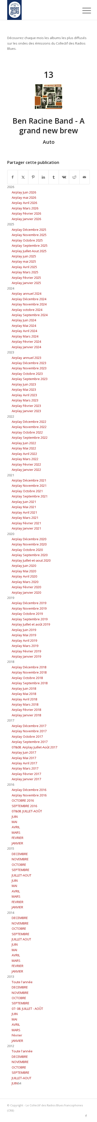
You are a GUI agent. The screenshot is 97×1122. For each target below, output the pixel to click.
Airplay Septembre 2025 (30, 245)
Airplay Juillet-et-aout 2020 (31, 560)
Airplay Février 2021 (26, 523)
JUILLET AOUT (21, 939)
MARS (16, 832)
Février (17, 1035)
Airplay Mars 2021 (25, 517)
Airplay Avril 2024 (24, 331)
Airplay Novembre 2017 (29, 731)
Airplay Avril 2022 (24, 453)
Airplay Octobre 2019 (27, 613)
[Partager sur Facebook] (12, 177)
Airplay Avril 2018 (24, 699)
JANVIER (17, 843)
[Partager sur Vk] (64, 177)
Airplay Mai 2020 (24, 571)
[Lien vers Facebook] (86, 1116)
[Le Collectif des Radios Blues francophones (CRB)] (40, 10)
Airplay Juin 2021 (24, 501)
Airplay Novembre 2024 (29, 304)
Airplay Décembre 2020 (29, 539)
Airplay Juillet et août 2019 (31, 624)
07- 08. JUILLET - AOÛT (27, 1008)
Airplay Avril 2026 (24, 202)
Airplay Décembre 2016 (29, 789)
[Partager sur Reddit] (74, 177)
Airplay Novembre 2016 (29, 795)
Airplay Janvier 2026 (26, 219)
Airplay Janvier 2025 (26, 283)
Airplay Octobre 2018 (27, 678)
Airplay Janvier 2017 (26, 779)
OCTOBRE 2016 (23, 800)
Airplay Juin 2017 (24, 752)
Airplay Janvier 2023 (26, 411)
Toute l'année (22, 982)
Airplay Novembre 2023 (29, 368)
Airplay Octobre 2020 (27, 549)
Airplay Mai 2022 (24, 448)
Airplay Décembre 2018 (29, 667)
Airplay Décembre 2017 (29, 726)
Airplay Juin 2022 (24, 443)
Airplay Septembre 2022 (30, 437)
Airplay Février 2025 (26, 277)
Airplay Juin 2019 (24, 630)
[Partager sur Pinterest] (33, 177)
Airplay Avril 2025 (24, 267)
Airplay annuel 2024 (26, 293)
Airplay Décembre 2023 (29, 363)
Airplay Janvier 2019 (26, 656)
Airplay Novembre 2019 (29, 608)
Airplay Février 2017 (26, 774)
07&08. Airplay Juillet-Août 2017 (34, 747)
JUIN (15, 816)
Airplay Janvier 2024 (26, 347)
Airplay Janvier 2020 (26, 592)
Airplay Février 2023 (26, 405)
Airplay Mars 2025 (25, 272)
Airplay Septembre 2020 (30, 555)
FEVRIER (17, 837)
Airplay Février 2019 (26, 651)
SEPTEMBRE (20, 870)
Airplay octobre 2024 (27, 309)
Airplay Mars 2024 (25, 336)
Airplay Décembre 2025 (29, 229)
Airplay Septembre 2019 (30, 619)
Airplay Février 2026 (26, 213)
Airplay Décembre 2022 (29, 421)
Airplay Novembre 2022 (29, 427)
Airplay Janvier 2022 (26, 469)
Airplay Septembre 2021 (30, 496)
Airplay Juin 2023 (24, 384)
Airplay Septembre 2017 (30, 741)
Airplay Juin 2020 (24, 565)
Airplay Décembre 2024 (29, 299)
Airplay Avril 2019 (24, 640)
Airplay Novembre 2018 (29, 672)
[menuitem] (82, 10)
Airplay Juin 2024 (24, 320)
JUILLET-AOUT (21, 875)
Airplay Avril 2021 (24, 512)
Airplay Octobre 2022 (27, 432)
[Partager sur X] (23, 177)
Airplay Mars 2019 (25, 645)
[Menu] (82, 10)
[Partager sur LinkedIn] (43, 177)
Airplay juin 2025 (24, 256)
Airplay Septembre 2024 (30, 315)
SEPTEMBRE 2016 (24, 806)
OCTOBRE (19, 864)
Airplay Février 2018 (26, 709)
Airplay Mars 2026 (25, 208)
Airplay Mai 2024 (24, 325)
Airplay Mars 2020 (25, 582)
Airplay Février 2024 (26, 341)
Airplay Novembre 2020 (29, 544)
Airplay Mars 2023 (25, 400)
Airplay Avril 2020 (24, 576)
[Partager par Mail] (85, 177)
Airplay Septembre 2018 (30, 683)
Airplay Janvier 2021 (26, 528)
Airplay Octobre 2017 (27, 736)
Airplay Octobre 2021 (27, 491)
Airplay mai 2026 (24, 197)
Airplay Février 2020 (26, 587)
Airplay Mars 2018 (25, 704)
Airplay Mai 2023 (24, 389)
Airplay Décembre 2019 (29, 603)
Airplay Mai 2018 (24, 693)
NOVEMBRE (20, 859)
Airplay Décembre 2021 (29, 480)
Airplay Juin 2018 (24, 688)
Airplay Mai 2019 (24, 635)
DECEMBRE (20, 854)
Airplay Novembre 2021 (29, 485)
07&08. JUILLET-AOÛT (27, 811)
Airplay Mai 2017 (24, 758)
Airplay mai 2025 (24, 261)
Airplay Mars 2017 (25, 768)
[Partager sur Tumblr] (54, 177)
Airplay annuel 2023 (26, 357)
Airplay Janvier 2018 (26, 715)
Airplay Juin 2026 (24, 192)
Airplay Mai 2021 (24, 507)
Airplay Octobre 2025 (27, 240)
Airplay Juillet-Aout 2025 (29, 251)
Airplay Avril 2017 (24, 763)
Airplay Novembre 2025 (29, 235)
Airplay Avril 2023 (24, 395)
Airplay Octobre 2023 (27, 373)
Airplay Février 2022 (26, 464)
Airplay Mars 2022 (25, 459)
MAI (14, 822)
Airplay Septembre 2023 (30, 379)
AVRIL (16, 827)
